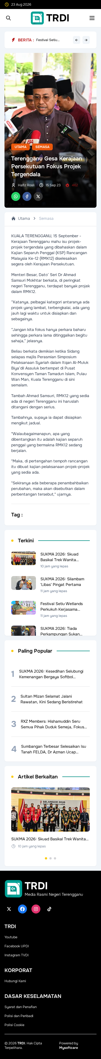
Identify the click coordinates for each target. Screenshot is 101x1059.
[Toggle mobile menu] (92, 18)
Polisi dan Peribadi (18, 1016)
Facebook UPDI (16, 946)
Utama (20, 147)
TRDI (21, 1043)
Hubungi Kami (15, 981)
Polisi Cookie (14, 1025)
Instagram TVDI (16, 955)
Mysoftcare (68, 1047)
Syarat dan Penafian (20, 1007)
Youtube (10, 937)
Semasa (42, 147)
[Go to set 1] (46, 858)
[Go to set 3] (55, 858)
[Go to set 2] (50, 858)
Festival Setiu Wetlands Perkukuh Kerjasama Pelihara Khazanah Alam (51, 40)
